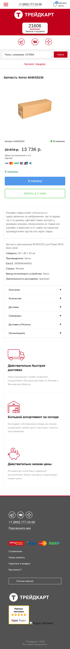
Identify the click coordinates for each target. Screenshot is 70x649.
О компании (15, 551)
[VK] (35, 44)
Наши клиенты (17, 557)
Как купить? (15, 569)
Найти (60, 54)
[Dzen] (48, 44)
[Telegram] (21, 44)
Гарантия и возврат (19, 563)
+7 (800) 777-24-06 (30, 4)
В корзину (35, 181)
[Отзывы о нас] (19, 623)
